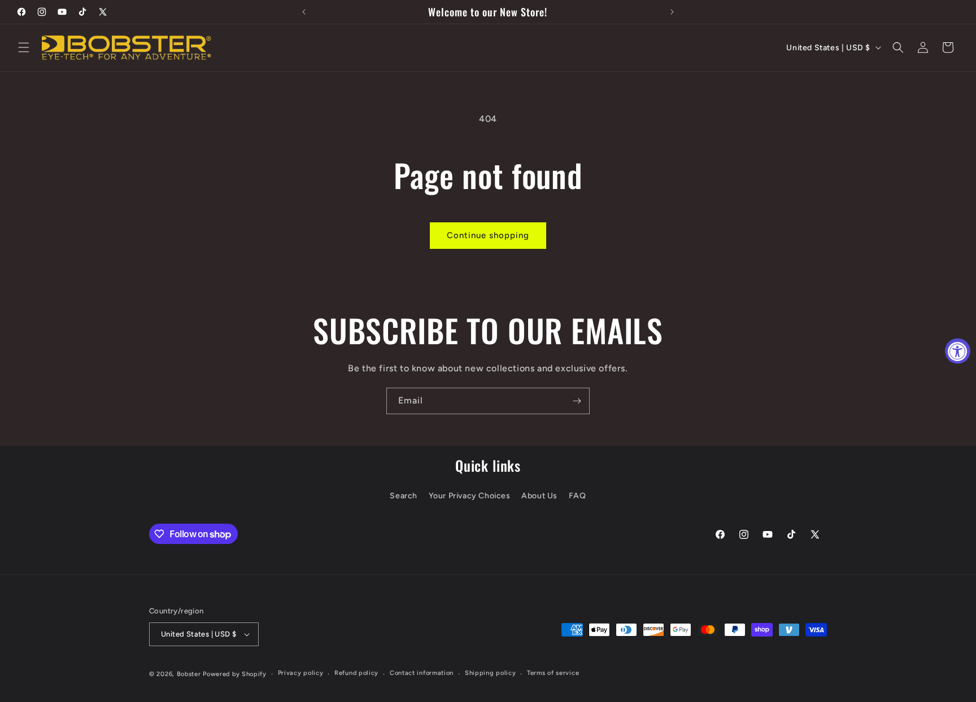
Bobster (189, 674)
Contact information (422, 673)
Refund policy (356, 673)
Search (403, 496)
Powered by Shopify (235, 674)
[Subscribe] (576, 401)
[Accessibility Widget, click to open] (957, 351)
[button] (23, 47)
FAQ (577, 496)
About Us (539, 496)
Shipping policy (490, 673)
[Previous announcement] (303, 12)
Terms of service (553, 673)
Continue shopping (488, 235)
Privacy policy (301, 673)
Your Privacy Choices (470, 496)
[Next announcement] (672, 12)
